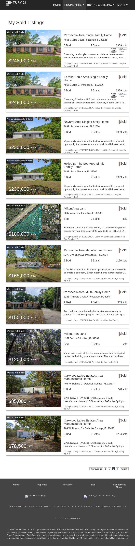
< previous (96, 469)
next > (124, 469)
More (123, 6)
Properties (74, 6)
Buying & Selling (101, 6)
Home (57, 4)
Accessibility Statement (75, 506)
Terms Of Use (18, 506)
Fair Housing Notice (111, 506)
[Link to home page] (17, 5)
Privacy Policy (42, 506)
